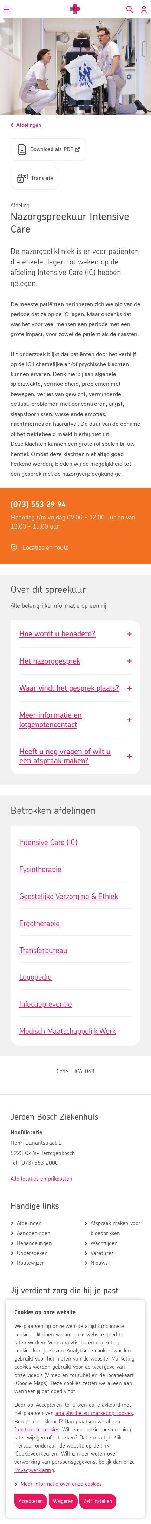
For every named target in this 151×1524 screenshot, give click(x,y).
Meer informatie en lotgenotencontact (75, 720)
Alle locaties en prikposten (41, 1179)
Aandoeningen (34, 1233)
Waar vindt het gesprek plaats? (75, 688)
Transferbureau (43, 950)
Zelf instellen (98, 1501)
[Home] (75, 9)
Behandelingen (34, 1243)
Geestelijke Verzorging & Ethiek (68, 896)
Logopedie (35, 977)
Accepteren (31, 1501)
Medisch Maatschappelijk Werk (67, 1031)
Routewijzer (30, 1263)
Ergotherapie (39, 923)
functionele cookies (36, 1429)
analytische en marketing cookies (94, 1413)
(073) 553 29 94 (38, 505)
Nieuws (99, 1263)
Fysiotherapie (40, 869)
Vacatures (102, 1253)
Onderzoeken (32, 1253)
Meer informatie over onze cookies (61, 1484)
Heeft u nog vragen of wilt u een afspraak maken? (75, 756)
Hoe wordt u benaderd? (75, 633)
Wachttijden (104, 1243)
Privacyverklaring (34, 1470)
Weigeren (63, 1501)
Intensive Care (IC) (48, 842)
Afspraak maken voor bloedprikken (115, 1228)
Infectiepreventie (45, 1004)
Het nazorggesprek (75, 661)
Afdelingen (29, 1223)
